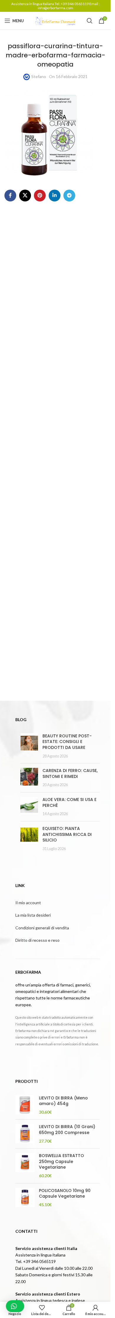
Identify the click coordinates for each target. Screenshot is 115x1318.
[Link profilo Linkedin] (54, 195)
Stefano (38, 76)
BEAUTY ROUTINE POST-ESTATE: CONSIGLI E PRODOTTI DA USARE (67, 741)
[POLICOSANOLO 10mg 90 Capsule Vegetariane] (24, 1198)
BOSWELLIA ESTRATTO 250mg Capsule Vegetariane (61, 1161)
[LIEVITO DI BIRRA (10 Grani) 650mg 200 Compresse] (24, 1134)
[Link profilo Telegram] (69, 195)
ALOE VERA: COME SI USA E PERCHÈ (69, 802)
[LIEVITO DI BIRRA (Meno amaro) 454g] (24, 1105)
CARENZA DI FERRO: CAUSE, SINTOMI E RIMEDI (70, 773)
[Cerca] (90, 21)
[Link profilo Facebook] (10, 195)
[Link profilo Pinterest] (40, 195)
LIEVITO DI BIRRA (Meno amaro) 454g (63, 1101)
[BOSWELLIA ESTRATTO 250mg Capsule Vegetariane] (24, 1165)
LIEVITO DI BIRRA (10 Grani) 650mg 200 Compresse (67, 1130)
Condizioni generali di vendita (42, 927)
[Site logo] (55, 20)
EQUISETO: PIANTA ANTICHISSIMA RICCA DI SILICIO (67, 834)
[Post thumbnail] (29, 746)
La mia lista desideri (33, 915)
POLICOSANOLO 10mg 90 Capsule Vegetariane (65, 1193)
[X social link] (25, 195)
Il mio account (28, 902)
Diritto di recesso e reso (37, 940)
